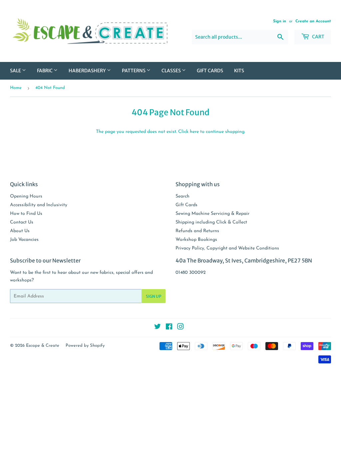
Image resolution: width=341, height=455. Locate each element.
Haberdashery (88, 71)
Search (182, 196)
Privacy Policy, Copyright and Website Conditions (227, 248)
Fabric (45, 71)
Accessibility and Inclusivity (38, 205)
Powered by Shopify (85, 345)
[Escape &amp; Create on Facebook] (169, 327)
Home (16, 88)
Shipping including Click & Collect (211, 222)
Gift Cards (210, 71)
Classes (172, 71)
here (194, 131)
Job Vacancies (24, 239)
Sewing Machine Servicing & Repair (212, 213)
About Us (20, 230)
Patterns (134, 71)
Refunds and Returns (197, 230)
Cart (317, 37)
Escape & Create (42, 345)
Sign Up (153, 296)
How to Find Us (26, 213)
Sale (16, 71)
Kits (239, 71)
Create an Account (313, 21)
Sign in (279, 21)
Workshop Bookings (196, 239)
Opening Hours (26, 196)
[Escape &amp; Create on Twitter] (157, 327)
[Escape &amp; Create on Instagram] (180, 327)
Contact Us (21, 222)
